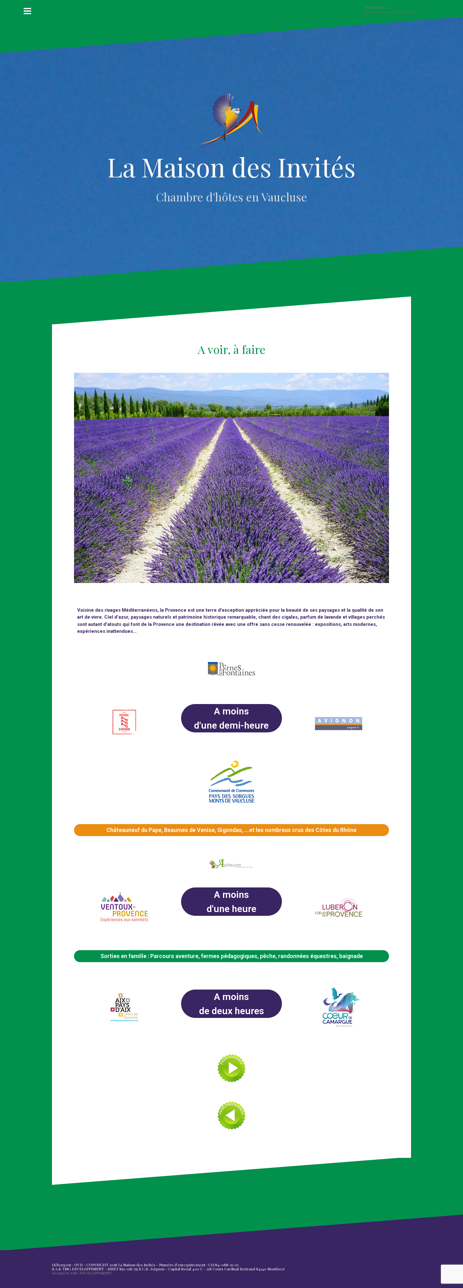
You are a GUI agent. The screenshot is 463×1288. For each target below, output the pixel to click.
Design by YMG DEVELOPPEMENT (82, 1272)
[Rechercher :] (387, 8)
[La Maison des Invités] (231, 122)
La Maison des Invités (231, 166)
